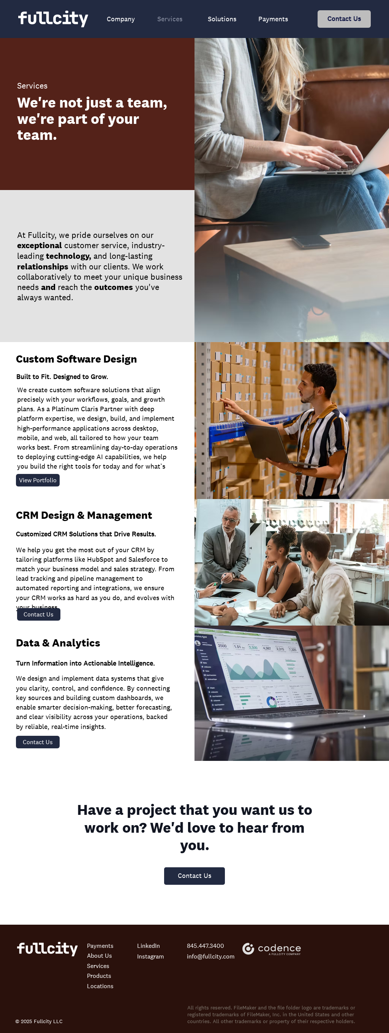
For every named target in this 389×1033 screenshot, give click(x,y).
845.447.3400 (205, 945)
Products (99, 975)
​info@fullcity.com (211, 956)
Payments (100, 945)
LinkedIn (148, 945)
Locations (100, 986)
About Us (99, 955)
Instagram (150, 956)
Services (98, 966)
